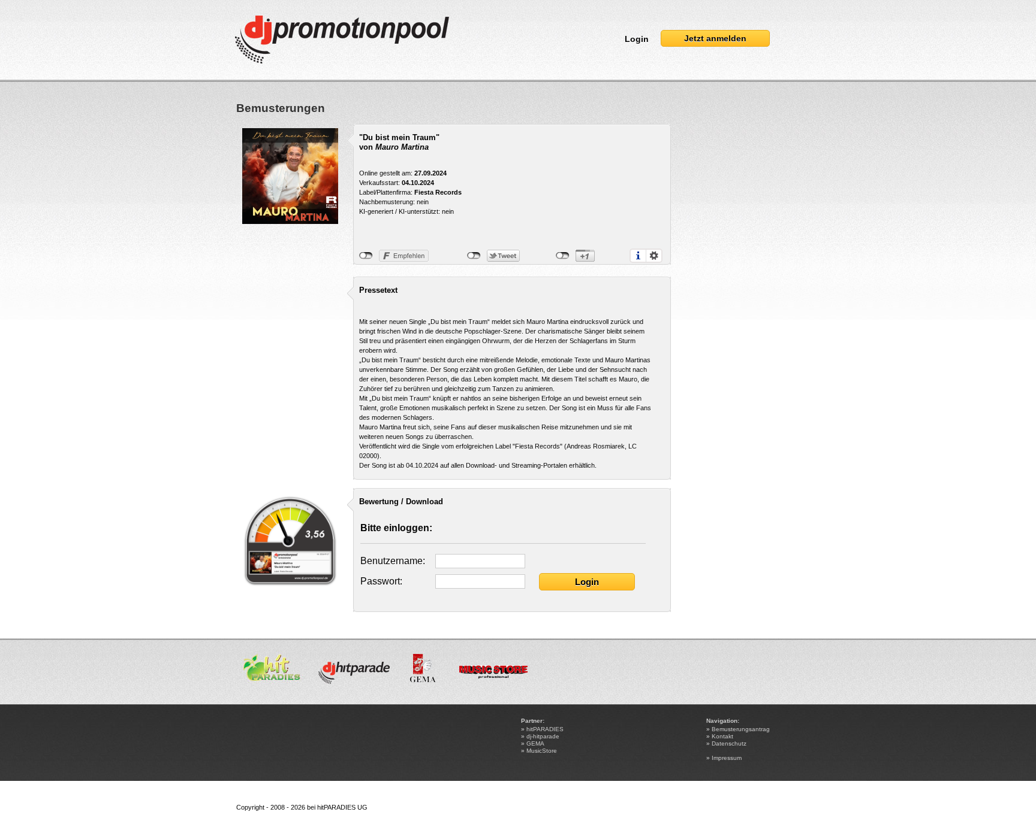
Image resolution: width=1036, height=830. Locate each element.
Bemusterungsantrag (741, 729)
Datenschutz (729, 743)
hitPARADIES (545, 729)
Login (637, 39)
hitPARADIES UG (342, 807)
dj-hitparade (542, 736)
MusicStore (541, 750)
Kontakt (722, 736)
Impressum (727, 758)
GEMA (535, 743)
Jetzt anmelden (715, 38)
